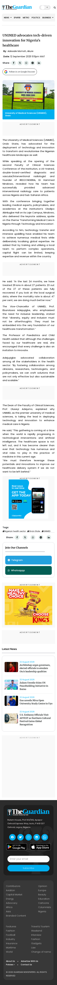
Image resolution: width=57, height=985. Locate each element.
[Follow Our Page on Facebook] (12, 837)
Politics (36, 17)
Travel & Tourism (40, 926)
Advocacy (11, 903)
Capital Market (14, 894)
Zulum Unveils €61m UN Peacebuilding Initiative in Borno (34, 686)
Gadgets (36, 943)
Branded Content (16, 915)
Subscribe (28, 868)
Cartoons (43, 903)
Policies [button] (9, 964)
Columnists (44, 907)
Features (11, 926)
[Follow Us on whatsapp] (44, 837)
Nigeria (42, 911)
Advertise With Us (29, 961)
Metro (26, 17)
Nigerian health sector (15, 531)
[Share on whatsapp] (26, 63)
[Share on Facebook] (13, 63)
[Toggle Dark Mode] (45, 7)
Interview (36, 935)
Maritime (11, 947)
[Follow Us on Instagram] (28, 837)
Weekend (36, 930)
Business (46, 17)
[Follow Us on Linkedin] (36, 837)
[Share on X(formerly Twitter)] (20, 63)
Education (44, 898)
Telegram (17, 560)
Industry (10, 939)
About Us (10, 961)
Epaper (17, 17)
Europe (42, 890)
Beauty (42, 894)
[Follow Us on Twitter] (20, 837)
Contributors (13, 886)
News (7, 17)
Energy (10, 898)
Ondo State (34, 531)
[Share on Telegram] (33, 63)
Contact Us (26, 964)
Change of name (41, 951)
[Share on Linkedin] (39, 63)
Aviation (10, 890)
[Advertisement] (28, 767)
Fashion (10, 930)
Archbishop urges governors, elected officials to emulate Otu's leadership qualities (35, 668)
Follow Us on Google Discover (22, 71)
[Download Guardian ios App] (40, 847)
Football (10, 935)
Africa (9, 907)
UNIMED (47, 531)
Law (33, 947)
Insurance (11, 943)
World (9, 951)
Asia (8, 911)
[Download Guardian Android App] (16, 847)
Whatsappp (18, 570)
